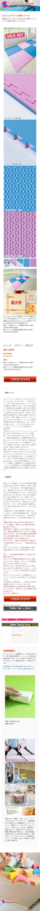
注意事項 (8, 477)
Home (4, 857)
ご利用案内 (6, 867)
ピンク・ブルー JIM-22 (18, 345)
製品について (7, 872)
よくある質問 (7, 878)
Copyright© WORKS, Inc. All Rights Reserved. (30, 903)
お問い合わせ (9, 723)
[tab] (20, 393)
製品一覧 (5, 862)
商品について (9, 393)
